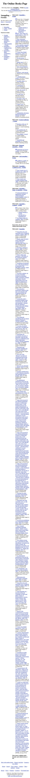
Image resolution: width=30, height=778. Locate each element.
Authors (21, 766)
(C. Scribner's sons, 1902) (21, 171)
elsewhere (8, 22)
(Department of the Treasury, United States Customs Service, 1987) (22, 658)
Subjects (13, 768)
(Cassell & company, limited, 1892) (22, 233)
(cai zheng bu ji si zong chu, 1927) (21, 327)
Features (12, 770)
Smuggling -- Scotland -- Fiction (7, 58)
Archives (17, 770)
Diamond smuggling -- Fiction (7, 41)
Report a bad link (18, 762)
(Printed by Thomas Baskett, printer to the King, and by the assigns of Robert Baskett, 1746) (22, 476)
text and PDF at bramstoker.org (22, 215)
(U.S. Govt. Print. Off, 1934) (21, 598)
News (7, 770)
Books (2, 770)
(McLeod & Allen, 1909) (22, 45)
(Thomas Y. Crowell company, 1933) (22, 319)
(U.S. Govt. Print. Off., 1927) (22, 639)
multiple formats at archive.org (22, 28)
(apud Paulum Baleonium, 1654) (21, 495)
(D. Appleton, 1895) (21, 218)
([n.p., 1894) (21, 578)
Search (8, 766)
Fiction (5, 30)
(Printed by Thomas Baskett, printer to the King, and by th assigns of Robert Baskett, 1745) (22, 446)
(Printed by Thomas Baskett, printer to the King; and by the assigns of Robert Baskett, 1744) (22, 413)
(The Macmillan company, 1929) (22, 265)
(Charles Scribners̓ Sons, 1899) (21, 180)
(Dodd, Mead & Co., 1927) (21, 52)
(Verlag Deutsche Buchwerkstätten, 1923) (21, 195)
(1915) (21, 357)
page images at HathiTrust (22, 31)
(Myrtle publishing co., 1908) (22, 338)
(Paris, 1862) (22, 521)
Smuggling (6, 27)
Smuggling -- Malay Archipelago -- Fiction (7, 53)
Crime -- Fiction (8, 28)
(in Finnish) (22, 114)
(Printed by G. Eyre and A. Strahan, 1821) (22, 384)
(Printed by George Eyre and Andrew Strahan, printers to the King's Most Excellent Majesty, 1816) (22, 560)
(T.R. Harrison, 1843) (22, 615)
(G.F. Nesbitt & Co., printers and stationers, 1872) (22, 545)
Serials (17, 768)
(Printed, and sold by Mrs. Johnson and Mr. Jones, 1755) (22, 692)
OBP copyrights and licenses (15, 776)
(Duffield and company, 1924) (21, 349)
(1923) (21, 392)
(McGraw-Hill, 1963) (21, 241)
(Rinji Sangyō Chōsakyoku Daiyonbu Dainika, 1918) (21, 529)
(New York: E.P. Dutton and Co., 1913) (21, 34)
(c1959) (21, 160)
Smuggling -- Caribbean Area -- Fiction (8, 48)
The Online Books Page (15, 3)
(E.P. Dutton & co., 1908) (22, 278)
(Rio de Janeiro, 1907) (21, 570)
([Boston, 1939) (21, 672)
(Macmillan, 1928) (21, 303)
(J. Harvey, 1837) (21, 366)
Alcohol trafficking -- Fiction (7, 37)
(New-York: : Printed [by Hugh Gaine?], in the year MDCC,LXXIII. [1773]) (22, 737)
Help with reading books (7, 762)
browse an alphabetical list (14, 10)
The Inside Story (25, 770)
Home (3, 766)
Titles (25, 766)
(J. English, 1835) (22, 373)
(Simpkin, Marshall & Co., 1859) (21, 41)
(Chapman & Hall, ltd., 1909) (21, 291)
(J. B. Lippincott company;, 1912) (21, 257)
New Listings (14, 766)
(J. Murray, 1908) (21, 248)
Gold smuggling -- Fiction (8, 44)
